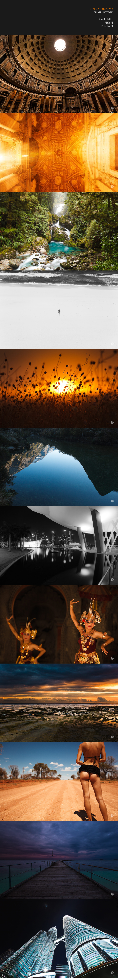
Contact (107, 26)
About (109, 22)
